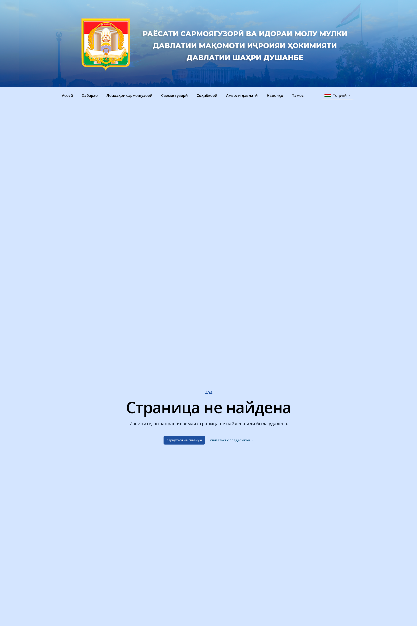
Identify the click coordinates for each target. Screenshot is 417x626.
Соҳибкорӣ (207, 95)
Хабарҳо (90, 95)
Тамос (298, 95)
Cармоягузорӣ (174, 95)
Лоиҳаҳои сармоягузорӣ (129, 95)
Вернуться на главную (184, 440)
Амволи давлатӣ (242, 95)
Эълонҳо (274, 95)
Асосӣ (67, 95)
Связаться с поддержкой (232, 440)
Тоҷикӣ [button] (340, 95)
